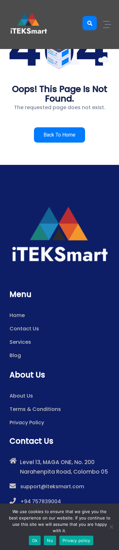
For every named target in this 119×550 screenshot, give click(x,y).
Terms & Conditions (35, 409)
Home (17, 315)
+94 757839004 (40, 501)
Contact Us (24, 328)
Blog (15, 355)
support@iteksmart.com (52, 486)
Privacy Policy (27, 422)
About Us (21, 395)
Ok (35, 540)
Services (20, 342)
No (50, 540)
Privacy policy (76, 540)
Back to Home (59, 135)
